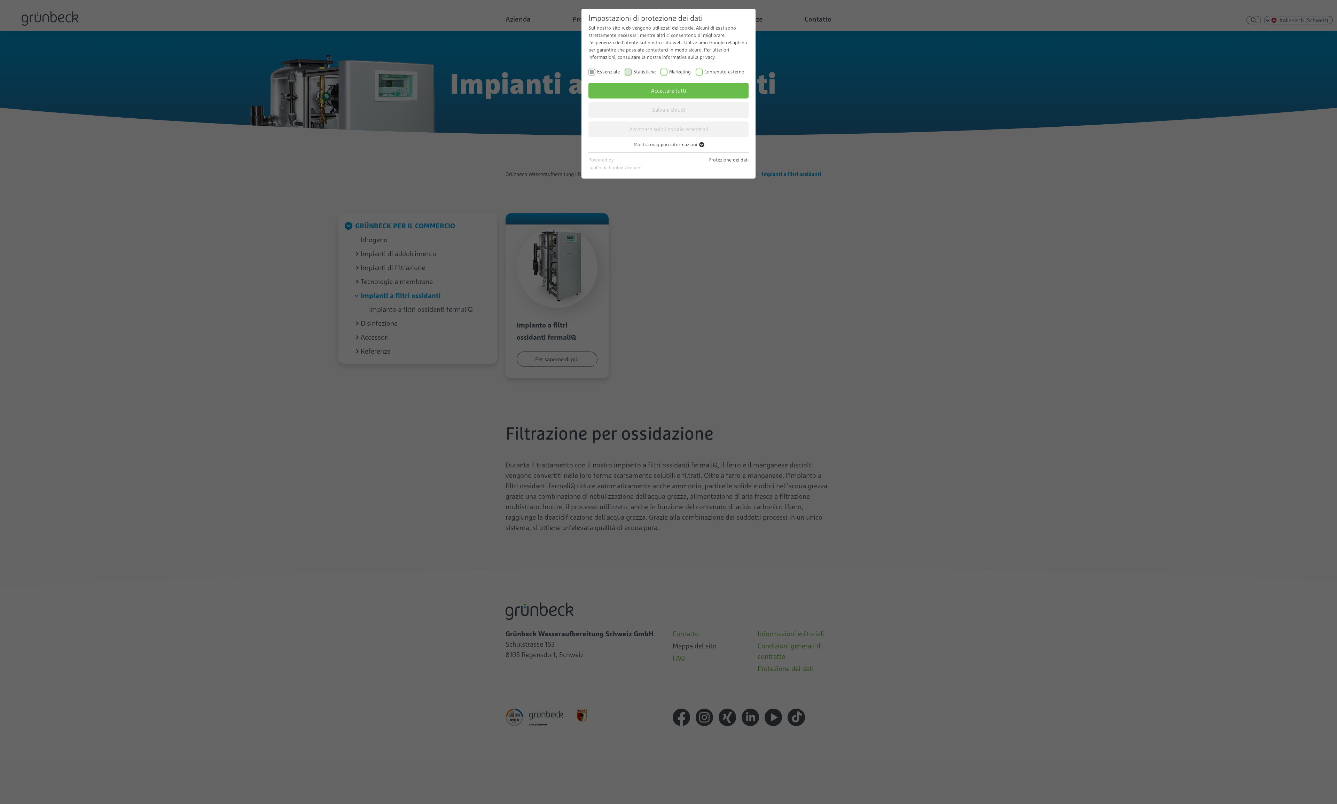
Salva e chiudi (668, 110)
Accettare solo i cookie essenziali (668, 129)
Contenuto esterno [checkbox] (724, 71)
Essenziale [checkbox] (608, 71)
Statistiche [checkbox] (644, 71)
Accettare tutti (668, 90)
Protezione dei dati (729, 160)
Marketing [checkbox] (680, 71)
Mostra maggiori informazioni (666, 144)
